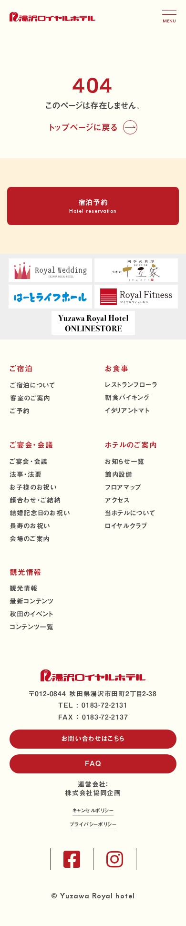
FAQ (93, 763)
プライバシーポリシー (93, 825)
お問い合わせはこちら (93, 738)
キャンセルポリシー (93, 811)
